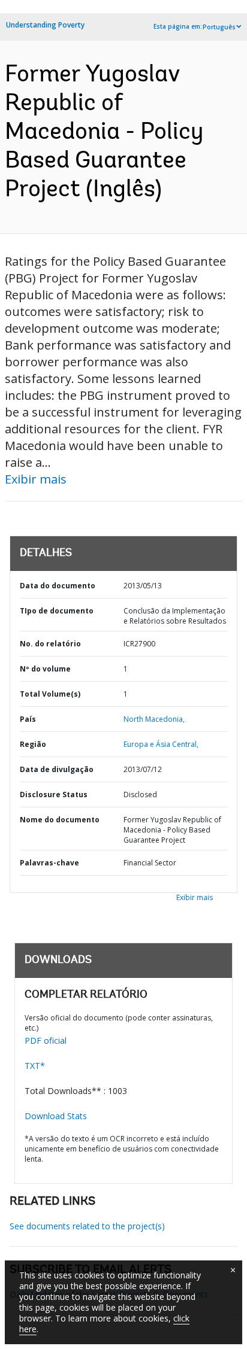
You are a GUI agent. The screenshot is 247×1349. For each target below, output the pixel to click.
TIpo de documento (57, 611)
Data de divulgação (57, 769)
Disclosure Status (54, 794)
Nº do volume (45, 669)
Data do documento (57, 586)
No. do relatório (50, 644)
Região (33, 744)
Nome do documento (60, 820)
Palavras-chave (49, 863)
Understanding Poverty (45, 25)
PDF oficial (46, 1040)
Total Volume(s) (50, 694)
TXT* (35, 1065)
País (28, 719)
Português (219, 27)
